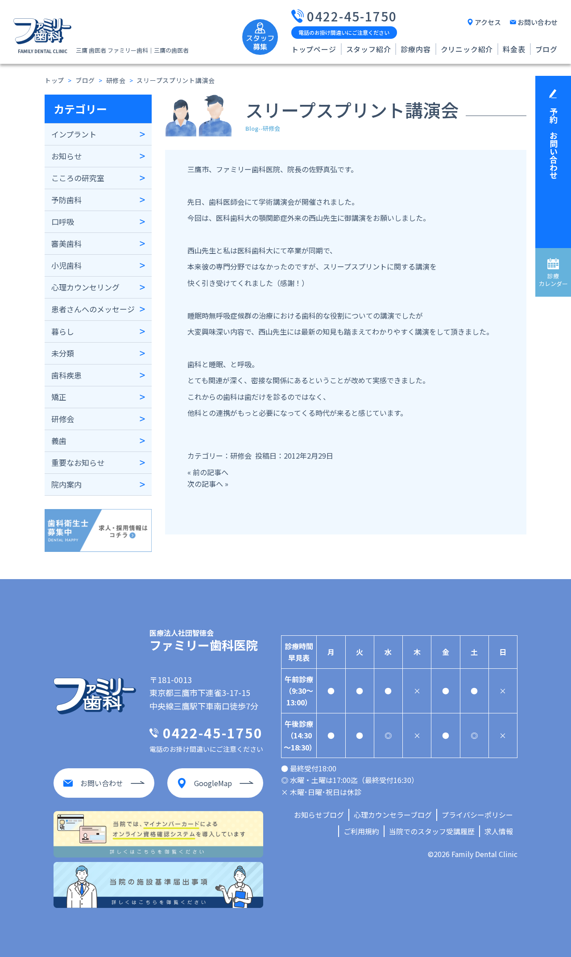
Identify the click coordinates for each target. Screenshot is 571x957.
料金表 (514, 49)
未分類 (62, 353)
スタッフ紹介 (368, 49)
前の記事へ (210, 472)
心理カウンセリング (85, 287)
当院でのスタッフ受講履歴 (432, 831)
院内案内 (66, 484)
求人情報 (498, 831)
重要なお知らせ (77, 462)
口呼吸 (62, 221)
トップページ (313, 49)
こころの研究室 (77, 177)
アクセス (488, 22)
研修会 (62, 418)
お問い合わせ (537, 22)
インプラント (73, 134)
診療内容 (415, 49)
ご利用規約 (361, 831)
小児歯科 (66, 265)
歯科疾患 (66, 375)
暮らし (62, 331)
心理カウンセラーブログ (393, 814)
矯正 (58, 396)
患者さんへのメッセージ (93, 309)
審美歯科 (66, 243)
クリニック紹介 (467, 49)
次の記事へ (205, 483)
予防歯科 (66, 199)
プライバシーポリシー (477, 814)
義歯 (58, 440)
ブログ (546, 49)
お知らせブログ (319, 814)
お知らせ (66, 156)
